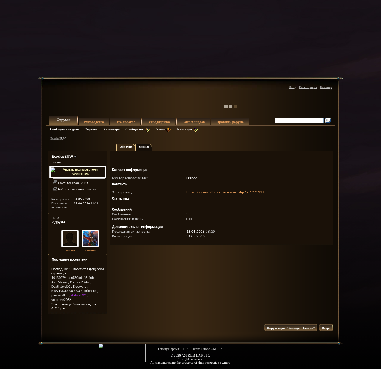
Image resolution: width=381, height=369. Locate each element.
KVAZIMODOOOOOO (66, 291)
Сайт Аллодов (193, 122)
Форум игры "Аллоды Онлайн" (291, 328)
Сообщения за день (64, 129)
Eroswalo (70, 251)
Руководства (94, 122)
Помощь (326, 87)
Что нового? (125, 122)
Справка (91, 129)
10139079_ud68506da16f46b (72, 278)
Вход (292, 87)
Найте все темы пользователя (77, 189)
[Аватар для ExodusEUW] (78, 172)
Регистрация (308, 87)
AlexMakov (59, 282)
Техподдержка (158, 122)
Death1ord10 (60, 287)
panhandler (59, 295)
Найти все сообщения (72, 183)
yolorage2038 (61, 300)
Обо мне (126, 147)
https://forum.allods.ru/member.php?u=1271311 (225, 192)
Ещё (56, 218)
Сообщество (134, 129)
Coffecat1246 (79, 282)
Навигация (183, 129)
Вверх (326, 328)
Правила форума (230, 122)
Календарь (111, 129)
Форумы (63, 120)
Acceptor (90, 251)
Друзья (144, 147)
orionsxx (90, 291)
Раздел (159, 129)
